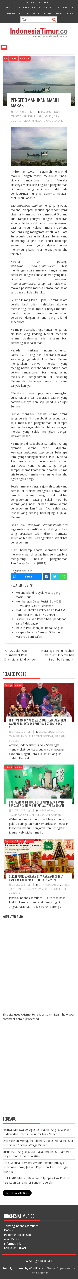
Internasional (34, 13)
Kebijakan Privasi (15, 1248)
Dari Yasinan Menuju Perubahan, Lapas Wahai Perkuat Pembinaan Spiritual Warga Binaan (37, 804)
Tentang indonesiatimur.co (21, 1226)
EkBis (7, 7)
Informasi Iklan (13, 1243)
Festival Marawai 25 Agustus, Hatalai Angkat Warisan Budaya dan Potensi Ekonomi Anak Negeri (37, 723)
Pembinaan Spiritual (21, 815)
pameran (43, 889)
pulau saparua (31, 120)
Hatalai (26, 736)
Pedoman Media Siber (18, 1235)
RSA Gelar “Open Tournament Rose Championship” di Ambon (20, 655)
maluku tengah (51, 112)
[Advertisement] (39, 1071)
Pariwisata (67, 7)
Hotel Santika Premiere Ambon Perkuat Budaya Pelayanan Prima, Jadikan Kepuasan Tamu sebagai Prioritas (35, 1167)
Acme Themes (39, 1273)
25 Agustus (46, 732)
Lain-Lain (68, 13)
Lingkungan (11, 13)
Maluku (13, 58)
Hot (6, 58)
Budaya (47, 7)
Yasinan (56, 815)
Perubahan (43, 815)
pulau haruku (43, 116)
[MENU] (4, 47)
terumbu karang (53, 120)
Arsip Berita (11, 1239)
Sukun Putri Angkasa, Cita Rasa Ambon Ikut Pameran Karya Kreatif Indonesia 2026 (36, 878)
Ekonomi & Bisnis (14, 841)
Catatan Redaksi (52, 13)
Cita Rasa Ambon (49, 884)
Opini (22, 13)
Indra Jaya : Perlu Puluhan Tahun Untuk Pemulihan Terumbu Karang (57, 655)
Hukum (26, 7)
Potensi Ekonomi (42, 736)
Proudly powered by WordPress (22, 1268)
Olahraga (36, 7)
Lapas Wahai (46, 810)
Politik (16, 7)
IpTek (56, 7)
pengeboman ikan (22, 116)
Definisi (9, 1230)
